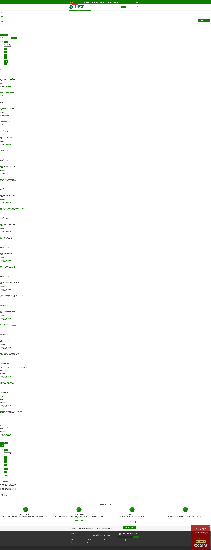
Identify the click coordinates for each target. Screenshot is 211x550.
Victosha (2, 79)
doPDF (72, 541)
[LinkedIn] (124, 540)
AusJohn (2, 122)
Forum (88, 542)
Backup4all (88, 534)
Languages (73, 542)
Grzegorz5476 (7, 115)
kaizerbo (2, 267)
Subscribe (132, 521)
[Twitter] (122, 540)
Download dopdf (204, 20)
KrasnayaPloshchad (4, 282)
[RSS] (130, 540)
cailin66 (1, 311)
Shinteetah (2, 209)
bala (1, 253)
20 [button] (6, 61)
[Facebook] (119, 540)
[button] (6, 42)
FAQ (26, 519)
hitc (1, 427)
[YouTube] (127, 540)
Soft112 (87, 535)
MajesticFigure (3, 93)
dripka (1, 340)
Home (72, 539)
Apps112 (91, 535)
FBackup (91, 534)
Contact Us (185, 519)
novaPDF (100, 534)
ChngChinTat (3, 369)
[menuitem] (4, 15)
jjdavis (1, 383)
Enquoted (101, 535)
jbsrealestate (3, 325)
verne (1, 137)
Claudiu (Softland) (7, 86)
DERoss (2, 224)
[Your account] (138, 6)
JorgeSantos (3, 354)
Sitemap (127, 548)
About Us (104, 539)
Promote (104, 542)
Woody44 (2, 195)
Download (89, 539)
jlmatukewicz (3, 108)
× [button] (209, 526)
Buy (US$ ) (135, 2)
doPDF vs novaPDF (79, 520)
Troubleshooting (5, 31)
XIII (1, 412)
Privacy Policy (122, 548)
